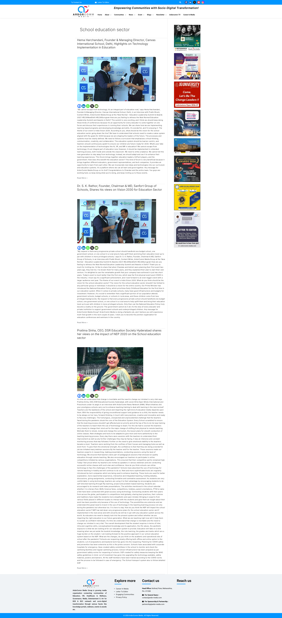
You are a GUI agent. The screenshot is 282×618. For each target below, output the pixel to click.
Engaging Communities (125, 594)
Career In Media (189, 15)
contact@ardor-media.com (152, 598)
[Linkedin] (83, 106)
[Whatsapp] (88, 106)
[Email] (96, 106)
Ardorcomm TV (174, 15)
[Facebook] (79, 106)
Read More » (82, 178)
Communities (119, 15)
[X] (92, 106)
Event (140, 15)
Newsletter (160, 15)
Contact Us (77, 2)
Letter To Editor (122, 591)
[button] (108, 14)
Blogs (149, 15)
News (131, 15)
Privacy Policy (121, 597)
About (107, 15)
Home (100, 15)
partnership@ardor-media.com (153, 604)
